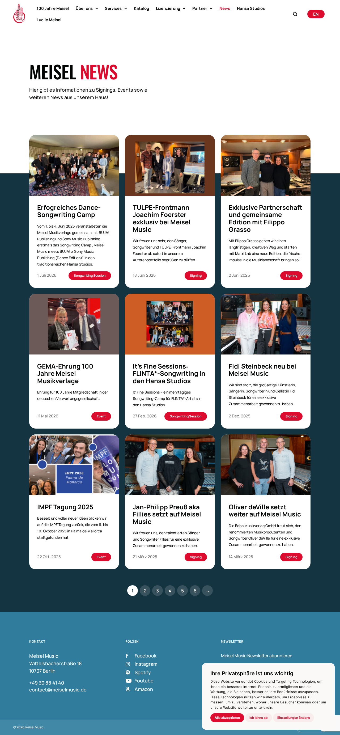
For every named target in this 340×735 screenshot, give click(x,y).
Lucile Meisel (49, 20)
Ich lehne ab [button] (258, 718)
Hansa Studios (251, 8)
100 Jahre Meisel (53, 8)
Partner (199, 8)
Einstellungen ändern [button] (293, 718)
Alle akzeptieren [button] (227, 718)
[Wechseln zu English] (316, 14)
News (224, 8)
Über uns (84, 8)
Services (113, 8)
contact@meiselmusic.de (58, 689)
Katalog (141, 8)
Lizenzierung (168, 8)
